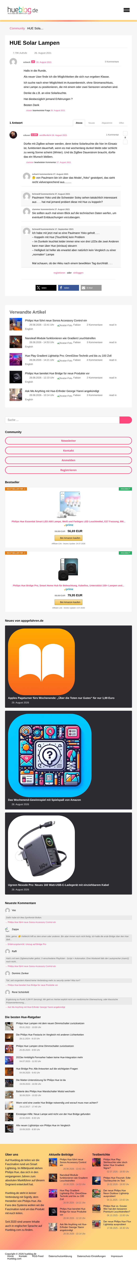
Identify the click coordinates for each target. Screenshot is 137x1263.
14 (33, 62)
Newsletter (68, 441)
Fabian (77, 325)
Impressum (117, 1256)
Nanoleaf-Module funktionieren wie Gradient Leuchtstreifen (74, 1177)
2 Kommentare (94, 325)
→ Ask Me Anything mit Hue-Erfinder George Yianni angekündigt (35, 1007)
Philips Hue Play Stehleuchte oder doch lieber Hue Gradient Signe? (115, 1163)
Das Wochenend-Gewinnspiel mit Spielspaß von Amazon (44, 799)
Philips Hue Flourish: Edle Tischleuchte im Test (116, 1179)
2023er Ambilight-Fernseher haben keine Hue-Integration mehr (49, 1057)
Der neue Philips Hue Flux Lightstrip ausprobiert (117, 1222)
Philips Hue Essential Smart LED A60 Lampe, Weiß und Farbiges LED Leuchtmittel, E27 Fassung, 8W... (68, 521)
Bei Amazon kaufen (70, 538)
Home (10, 1256)
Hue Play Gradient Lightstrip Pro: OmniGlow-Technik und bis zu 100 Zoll (73, 1194)
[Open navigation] (126, 10)
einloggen (78, 272)
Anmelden (68, 460)
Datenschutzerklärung (60, 1256)
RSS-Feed (37, 1256)
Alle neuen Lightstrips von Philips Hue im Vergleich (43, 1125)
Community (17, 28)
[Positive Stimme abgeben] (125, 133)
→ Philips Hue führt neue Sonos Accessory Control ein (30, 922)
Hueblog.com (13, 1229)
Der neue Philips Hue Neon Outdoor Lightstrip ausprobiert (116, 1193)
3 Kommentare (94, 342)
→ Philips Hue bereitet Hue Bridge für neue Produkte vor (31, 985)
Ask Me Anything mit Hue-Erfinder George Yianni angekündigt (73, 1227)
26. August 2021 (58, 110)
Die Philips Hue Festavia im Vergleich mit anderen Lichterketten (50, 1034)
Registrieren (68, 470)
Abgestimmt (107, 123)
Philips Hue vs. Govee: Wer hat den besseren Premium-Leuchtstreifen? (116, 1208)
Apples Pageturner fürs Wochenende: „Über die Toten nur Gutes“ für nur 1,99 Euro (61, 698)
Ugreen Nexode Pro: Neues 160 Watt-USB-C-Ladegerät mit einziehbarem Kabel (58, 885)
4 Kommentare (94, 360)
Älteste (79, 123)
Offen (121, 123)
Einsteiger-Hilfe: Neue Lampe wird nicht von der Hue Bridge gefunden (53, 1114)
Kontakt (68, 450)
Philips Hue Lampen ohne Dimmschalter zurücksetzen (45, 1046)
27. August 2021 (63, 162)
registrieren (59, 272)
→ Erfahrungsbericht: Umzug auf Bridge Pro (25, 944)
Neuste (91, 123)
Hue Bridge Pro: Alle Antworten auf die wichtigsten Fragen (47, 1069)
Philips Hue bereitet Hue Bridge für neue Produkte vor (73, 1211)
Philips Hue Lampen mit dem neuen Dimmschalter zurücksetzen (50, 1023)
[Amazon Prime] (68, 525)
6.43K (34, 135)
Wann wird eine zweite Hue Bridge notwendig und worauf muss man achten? (57, 1103)
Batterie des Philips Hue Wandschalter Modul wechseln (45, 1091)
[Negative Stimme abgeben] (125, 142)
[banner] (22, 10)
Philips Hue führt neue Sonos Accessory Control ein (73, 1162)
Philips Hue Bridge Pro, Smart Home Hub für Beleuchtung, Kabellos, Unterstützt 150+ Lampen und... (68, 585)
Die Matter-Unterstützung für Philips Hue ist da (41, 1080)
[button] (46, 288)
